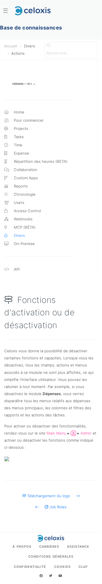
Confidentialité (30, 567)
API (16, 269)
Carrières (49, 547)
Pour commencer (28, 120)
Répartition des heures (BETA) (40, 161)
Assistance (78, 547)
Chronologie (24, 194)
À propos (21, 547)
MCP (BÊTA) (24, 227)
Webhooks (22, 219)
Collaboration (25, 169)
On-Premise (24, 243)
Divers (19, 235)
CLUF (83, 567)
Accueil (10, 46)
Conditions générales (50, 556)
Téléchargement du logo (51, 496)
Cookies (62, 567)
